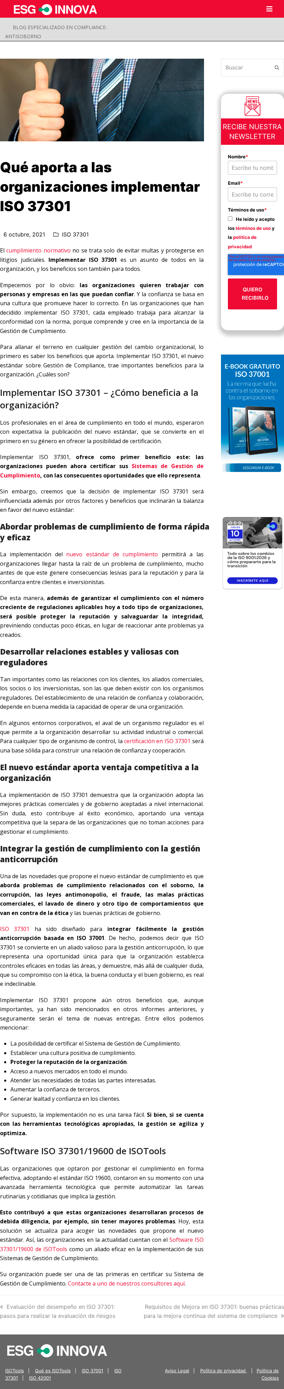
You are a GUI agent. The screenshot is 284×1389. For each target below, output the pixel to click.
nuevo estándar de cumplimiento (112, 554)
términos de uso (253, 228)
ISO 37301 (75, 234)
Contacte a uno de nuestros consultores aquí (126, 1283)
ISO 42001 (40, 1378)
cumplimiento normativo (38, 250)
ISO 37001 (92, 1370)
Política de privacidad (223, 1370)
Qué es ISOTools (53, 1370)
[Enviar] (277, 67)
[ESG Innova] (57, 1350)
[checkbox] (252, 232)
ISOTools (14, 1370)
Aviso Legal (177, 1370)
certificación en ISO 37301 (157, 741)
